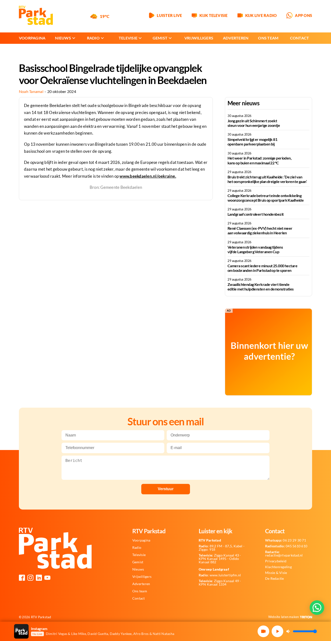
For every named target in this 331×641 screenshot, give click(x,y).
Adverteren (235, 38)
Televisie (128, 38)
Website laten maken (283, 617)
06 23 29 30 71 (285, 540)
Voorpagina (32, 38)
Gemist (160, 38)
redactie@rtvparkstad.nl (284, 553)
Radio (93, 38)
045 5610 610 (286, 546)
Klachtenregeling (278, 567)
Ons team (268, 38)
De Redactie (274, 578)
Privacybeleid (275, 561)
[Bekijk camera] (263, 631)
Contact (299, 38)
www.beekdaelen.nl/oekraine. (147, 176)
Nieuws (63, 38)
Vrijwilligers (198, 38)
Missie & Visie (276, 572)
